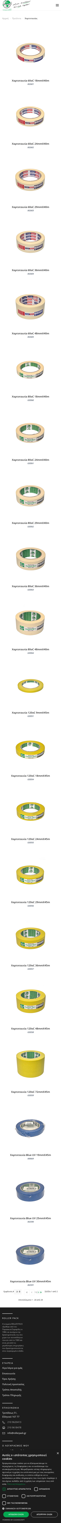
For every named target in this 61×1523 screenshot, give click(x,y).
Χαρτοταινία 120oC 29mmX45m (30, 902)
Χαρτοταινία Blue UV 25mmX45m (30, 1218)
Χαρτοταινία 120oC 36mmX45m (30, 965)
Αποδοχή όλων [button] (16, 1514)
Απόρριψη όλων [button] (44, 1514)
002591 (30, 1285)
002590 (30, 1221)
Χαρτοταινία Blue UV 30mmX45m (30, 1281)
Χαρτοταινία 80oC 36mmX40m (30, 586)
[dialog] (30, 1486)
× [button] (58, 1453)
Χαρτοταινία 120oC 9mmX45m (30, 712)
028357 (30, 969)
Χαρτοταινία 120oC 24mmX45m (30, 839)
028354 (30, 779)
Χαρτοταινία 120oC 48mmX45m (30, 1028)
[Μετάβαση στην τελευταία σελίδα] (40, 1292)
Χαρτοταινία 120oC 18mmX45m (30, 775)
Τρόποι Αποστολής (12, 1389)
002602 (30, 147)
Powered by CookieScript (14, 1520)
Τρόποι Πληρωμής (11, 1395)
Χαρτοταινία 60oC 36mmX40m (30, 270)
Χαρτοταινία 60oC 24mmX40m (30, 143)
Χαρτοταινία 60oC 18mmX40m (30, 80)
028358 (30, 1032)
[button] (57, 5)
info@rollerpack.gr (16, 1432)
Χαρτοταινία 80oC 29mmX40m (30, 523)
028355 (30, 842)
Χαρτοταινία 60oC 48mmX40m (30, 333)
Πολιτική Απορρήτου (16, 1484)
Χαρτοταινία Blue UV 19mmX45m (30, 1155)
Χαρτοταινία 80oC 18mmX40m (30, 396)
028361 (30, 463)
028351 (30, 716)
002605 (30, 337)
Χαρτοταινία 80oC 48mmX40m (30, 649)
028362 (30, 526)
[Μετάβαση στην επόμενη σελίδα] (38, 1292)
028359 (30, 1095)
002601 (30, 84)
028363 (30, 589)
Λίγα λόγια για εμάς (12, 1367)
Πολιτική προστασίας (13, 1384)
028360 (30, 400)
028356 (30, 905)
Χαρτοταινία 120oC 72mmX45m (30, 1092)
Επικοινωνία (8, 1373)
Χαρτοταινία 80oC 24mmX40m (30, 459)
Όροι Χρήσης (9, 1378)
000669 (30, 1158)
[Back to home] (17, 5)
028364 (30, 653)
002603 (30, 210)
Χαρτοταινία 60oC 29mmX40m (30, 207)
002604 (30, 273)
